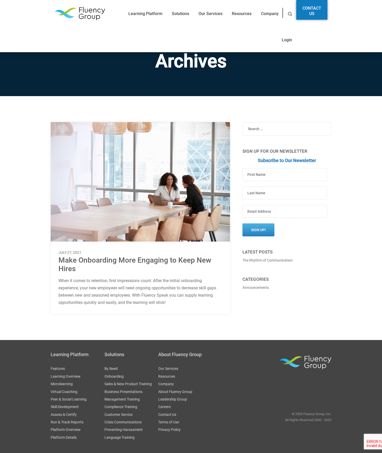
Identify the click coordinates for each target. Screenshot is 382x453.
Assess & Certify (64, 414)
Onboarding (114, 376)
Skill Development (65, 407)
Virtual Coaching (64, 392)
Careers (164, 407)
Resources (242, 13)
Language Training (119, 437)
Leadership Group (172, 399)
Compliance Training (120, 407)
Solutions (180, 13)
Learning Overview (66, 376)
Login (287, 39)
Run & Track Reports (67, 422)
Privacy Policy (169, 430)
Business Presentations (123, 392)
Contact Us (311, 11)
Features (58, 369)
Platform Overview (66, 430)
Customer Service (118, 414)
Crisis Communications (123, 422)
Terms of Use (168, 422)
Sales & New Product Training (128, 384)
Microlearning (62, 384)
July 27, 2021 (69, 252)
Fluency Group (80, 14)
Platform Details (64, 437)
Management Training (122, 399)
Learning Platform (145, 13)
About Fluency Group (175, 392)
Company (270, 13)
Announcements (255, 287)
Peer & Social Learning (69, 399)
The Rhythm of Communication (267, 260)
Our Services (210, 13)
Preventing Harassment (123, 430)
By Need (111, 369)
